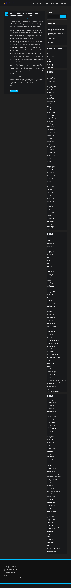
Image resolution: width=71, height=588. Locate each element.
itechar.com (49, 413)
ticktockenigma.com (51, 328)
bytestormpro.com (51, 322)
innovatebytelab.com (51, 97)
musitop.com (50, 531)
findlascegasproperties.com (53, 340)
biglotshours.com (51, 425)
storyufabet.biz (50, 457)
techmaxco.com (50, 299)
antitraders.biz (50, 482)
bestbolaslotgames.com (52, 355)
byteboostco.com (51, 127)
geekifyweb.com (50, 92)
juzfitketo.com (50, 545)
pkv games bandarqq (51, 67)
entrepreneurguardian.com (53, 359)
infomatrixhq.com (51, 117)
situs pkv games (50, 64)
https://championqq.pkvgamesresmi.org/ (12, 577)
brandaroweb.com (51, 227)
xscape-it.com (50, 485)
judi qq (48, 53)
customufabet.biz (50, 456)
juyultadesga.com (51, 496)
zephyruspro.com (51, 180)
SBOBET (52, 3)
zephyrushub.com (51, 243)
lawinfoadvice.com (51, 520)
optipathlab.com (50, 245)
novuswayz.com (50, 283)
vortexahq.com (50, 262)
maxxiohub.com (50, 265)
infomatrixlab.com (51, 155)
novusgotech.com (51, 192)
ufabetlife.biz (50, 447)
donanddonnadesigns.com (52, 343)
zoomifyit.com (50, 229)
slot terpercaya (50, 58)
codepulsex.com (50, 141)
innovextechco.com (51, 121)
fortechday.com (50, 389)
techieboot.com (50, 410)
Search (50, 12)
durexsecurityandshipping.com (53, 491)
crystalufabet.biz (50, 460)
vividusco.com (50, 260)
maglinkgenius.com (51, 123)
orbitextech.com (50, 332)
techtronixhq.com (51, 77)
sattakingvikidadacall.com (52, 354)
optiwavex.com (50, 214)
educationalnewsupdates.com (53, 239)
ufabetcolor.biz (50, 444)
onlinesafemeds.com (51, 428)
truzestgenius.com (51, 132)
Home (34, 3)
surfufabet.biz (50, 451)
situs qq (49, 55)
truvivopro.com (50, 259)
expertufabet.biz (50, 434)
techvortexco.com (51, 90)
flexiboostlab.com (51, 291)
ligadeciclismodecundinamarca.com (54, 379)
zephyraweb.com (50, 266)
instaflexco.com (50, 288)
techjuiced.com (50, 419)
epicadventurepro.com (52, 315)
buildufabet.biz (50, 467)
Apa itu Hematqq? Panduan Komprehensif (57, 27)
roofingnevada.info (51, 372)
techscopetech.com (51, 143)
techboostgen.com (51, 81)
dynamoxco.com (50, 195)
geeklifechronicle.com (51, 309)
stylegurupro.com (51, 305)
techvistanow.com (51, 115)
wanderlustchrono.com (52, 323)
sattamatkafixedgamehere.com (53, 357)
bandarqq (49, 61)
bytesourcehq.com (51, 104)
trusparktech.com (51, 274)
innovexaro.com (50, 172)
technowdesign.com (51, 490)
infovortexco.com (51, 137)
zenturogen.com (50, 197)
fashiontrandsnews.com (52, 470)
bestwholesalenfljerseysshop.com (54, 477)
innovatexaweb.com (51, 86)
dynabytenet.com (51, 150)
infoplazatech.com (51, 94)
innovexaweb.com (51, 198)
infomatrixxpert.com (51, 112)
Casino (47, 3)
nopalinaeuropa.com (51, 551)
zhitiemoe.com (50, 537)
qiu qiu (48, 62)
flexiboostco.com (50, 240)
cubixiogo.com (50, 209)
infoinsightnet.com (51, 103)
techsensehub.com (51, 83)
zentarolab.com (50, 221)
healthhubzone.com (51, 416)
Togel (57, 3)
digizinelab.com (50, 138)
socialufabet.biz (50, 450)
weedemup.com (50, 363)
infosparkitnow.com (51, 89)
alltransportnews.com (51, 468)
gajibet (5, 575)
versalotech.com (50, 297)
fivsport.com (49, 517)
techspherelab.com (51, 154)
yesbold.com (50, 414)
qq (4, 566)
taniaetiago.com (50, 544)
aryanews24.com (50, 484)
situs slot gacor (11, 570)
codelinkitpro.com (51, 80)
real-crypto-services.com (52, 497)
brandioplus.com (50, 200)
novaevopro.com (50, 272)
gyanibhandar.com (51, 430)
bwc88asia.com (50, 504)
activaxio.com (50, 302)
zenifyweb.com (50, 335)
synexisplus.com (50, 249)
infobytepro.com (50, 98)
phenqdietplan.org (51, 522)
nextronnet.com (50, 194)
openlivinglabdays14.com (52, 479)
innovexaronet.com (51, 114)
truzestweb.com (50, 218)
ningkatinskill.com (51, 516)
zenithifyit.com (50, 263)
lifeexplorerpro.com (51, 319)
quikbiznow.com (50, 223)
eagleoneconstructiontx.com (53, 345)
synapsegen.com (50, 203)
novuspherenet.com (51, 210)
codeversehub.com (51, 157)
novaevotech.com (51, 120)
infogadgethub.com (51, 78)
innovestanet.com (51, 186)
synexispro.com (50, 375)
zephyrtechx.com (50, 280)
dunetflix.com (50, 525)
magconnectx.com (51, 374)
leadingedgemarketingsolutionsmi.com (55, 474)
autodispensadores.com (52, 368)
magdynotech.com (51, 167)
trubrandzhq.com (51, 275)
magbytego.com (50, 100)
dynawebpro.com (51, 201)
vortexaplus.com (50, 207)
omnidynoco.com (51, 215)
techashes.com (50, 404)
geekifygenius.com (51, 331)
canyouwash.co (50, 405)
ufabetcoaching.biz (51, 385)
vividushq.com (50, 206)
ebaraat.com (50, 417)
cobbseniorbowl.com (51, 488)
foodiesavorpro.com (51, 312)
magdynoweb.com (51, 144)
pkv (13, 566)
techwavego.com (50, 140)
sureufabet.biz (50, 454)
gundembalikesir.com (51, 411)
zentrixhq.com (50, 184)
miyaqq (15, 573)
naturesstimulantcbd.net (52, 550)
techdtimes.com (50, 408)
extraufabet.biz (50, 445)
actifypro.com (50, 285)
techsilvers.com (50, 514)
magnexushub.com (51, 422)
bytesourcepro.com (51, 152)
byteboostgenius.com (51, 161)
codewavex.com (50, 126)
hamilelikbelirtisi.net (51, 295)
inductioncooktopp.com (52, 369)
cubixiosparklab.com (51, 118)
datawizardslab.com (51, 306)
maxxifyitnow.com (51, 177)
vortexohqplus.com (51, 292)
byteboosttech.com (51, 420)
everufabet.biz (50, 464)
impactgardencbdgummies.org (53, 548)
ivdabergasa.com (50, 494)
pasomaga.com (50, 547)
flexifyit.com (49, 189)
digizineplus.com (50, 170)
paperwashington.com (52, 362)
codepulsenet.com (51, 166)
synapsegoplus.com (51, 163)
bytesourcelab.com (51, 174)
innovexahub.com (51, 254)
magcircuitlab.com (51, 124)
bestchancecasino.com (52, 365)
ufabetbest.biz (50, 453)
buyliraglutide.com (51, 427)
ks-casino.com (50, 507)
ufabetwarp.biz (50, 431)
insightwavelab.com (51, 317)
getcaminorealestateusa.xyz (53, 391)
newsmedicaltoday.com (52, 371)
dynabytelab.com (50, 246)
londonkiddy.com (50, 383)
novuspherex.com (51, 271)
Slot (43, 3)
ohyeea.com (49, 536)
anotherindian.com (51, 540)
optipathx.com (50, 181)
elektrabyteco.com (51, 129)
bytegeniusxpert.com (51, 95)
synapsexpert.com (51, 220)
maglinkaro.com (50, 149)
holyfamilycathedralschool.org (53, 382)
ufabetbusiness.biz (51, 440)
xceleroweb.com (50, 224)
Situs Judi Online (63, 3)
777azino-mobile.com (51, 487)
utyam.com (49, 533)
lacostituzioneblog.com (52, 534)
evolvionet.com (50, 248)
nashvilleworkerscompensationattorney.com (56, 380)
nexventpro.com (50, 279)
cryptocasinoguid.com (52, 473)
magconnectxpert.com (52, 130)
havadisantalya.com (51, 407)
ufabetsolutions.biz (51, 448)
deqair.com (49, 513)
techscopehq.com (51, 169)
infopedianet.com (51, 164)
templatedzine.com (51, 519)
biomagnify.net (50, 553)
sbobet (9, 566)
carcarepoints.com (51, 508)
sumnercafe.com (50, 524)
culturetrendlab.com (51, 325)
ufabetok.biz (49, 462)
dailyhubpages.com (51, 351)
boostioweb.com (50, 242)
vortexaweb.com (50, 268)
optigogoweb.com (51, 226)
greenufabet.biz (50, 442)
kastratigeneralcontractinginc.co (54, 476)
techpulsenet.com (51, 134)
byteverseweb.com (51, 158)
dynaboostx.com (50, 286)
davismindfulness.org (51, 386)
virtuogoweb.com (51, 424)
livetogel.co (49, 337)
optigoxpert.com (50, 282)
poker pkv (6, 573)
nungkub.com (50, 539)
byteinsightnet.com (51, 106)
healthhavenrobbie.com (52, 342)
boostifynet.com (50, 277)
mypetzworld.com (51, 499)
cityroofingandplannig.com (52, 493)
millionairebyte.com (51, 388)
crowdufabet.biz (50, 465)
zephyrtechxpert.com (51, 135)
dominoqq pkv (50, 65)
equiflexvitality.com (51, 346)
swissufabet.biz (50, 439)
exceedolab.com (50, 300)
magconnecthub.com (51, 160)
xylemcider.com (50, 542)
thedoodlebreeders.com (52, 510)
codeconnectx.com (51, 110)
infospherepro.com (51, 311)
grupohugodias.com (51, 511)
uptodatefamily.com (51, 530)
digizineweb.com (50, 109)
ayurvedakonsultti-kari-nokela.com (54, 480)
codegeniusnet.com (51, 101)
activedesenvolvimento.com (53, 349)
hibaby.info (49, 360)
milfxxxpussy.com (51, 528)
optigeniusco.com (51, 269)
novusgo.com (50, 320)
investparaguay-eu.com (52, 502)
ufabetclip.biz (50, 433)
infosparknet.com (51, 175)
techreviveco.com (51, 147)
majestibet (11, 573)
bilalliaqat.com (50, 366)
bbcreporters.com (51, 471)
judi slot (49, 59)
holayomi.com (50, 377)
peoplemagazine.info (51, 402)
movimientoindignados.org (53, 527)
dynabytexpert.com (51, 187)
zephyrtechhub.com (51, 217)
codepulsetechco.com (51, 107)
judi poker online (50, 56)
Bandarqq (39, 3)
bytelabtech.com (50, 84)
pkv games (12, 90)
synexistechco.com (51, 257)
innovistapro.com (51, 289)
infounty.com (50, 500)
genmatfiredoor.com (51, 339)
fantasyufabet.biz (50, 436)
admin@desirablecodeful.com (16, 18)
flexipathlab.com (50, 204)
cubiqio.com (49, 308)
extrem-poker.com (51, 505)
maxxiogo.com (50, 190)
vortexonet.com (50, 251)
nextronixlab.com (51, 183)
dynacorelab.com (50, 255)
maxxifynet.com (50, 252)
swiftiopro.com (50, 294)
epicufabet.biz (50, 459)
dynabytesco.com (51, 303)
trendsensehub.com (51, 326)
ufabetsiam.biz (50, 437)
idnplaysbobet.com (51, 352)
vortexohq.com (50, 314)
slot (17, 90)
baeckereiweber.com (51, 400)
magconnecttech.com (51, 334)
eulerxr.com (49, 329)
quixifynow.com (50, 178)
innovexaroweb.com (51, 146)
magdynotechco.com (51, 87)
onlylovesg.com (50, 348)
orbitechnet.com (50, 212)
